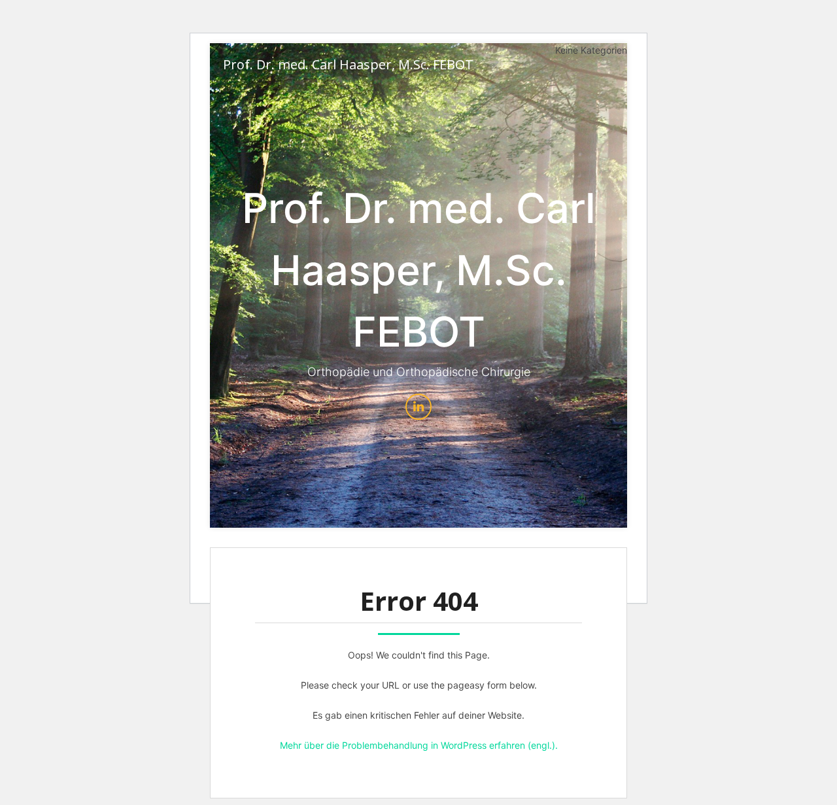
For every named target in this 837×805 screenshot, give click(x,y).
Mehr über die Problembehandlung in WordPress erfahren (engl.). (419, 745)
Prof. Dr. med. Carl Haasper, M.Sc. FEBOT (348, 64)
